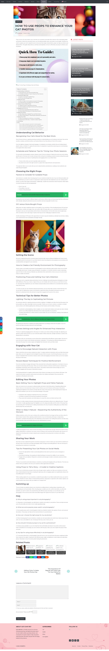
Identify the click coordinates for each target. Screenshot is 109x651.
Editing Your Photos (22, 112)
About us (74, 646)
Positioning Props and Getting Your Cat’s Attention (29, 102)
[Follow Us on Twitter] (73, 640)
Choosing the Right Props (23, 95)
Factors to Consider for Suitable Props (27, 96)
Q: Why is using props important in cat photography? (31, 124)
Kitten (38, 1)
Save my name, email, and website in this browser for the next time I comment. (35, 608)
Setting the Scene (21, 99)
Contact (79, 646)
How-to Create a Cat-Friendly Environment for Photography (31, 101)
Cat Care (8, 1)
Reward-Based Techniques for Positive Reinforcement (30, 111)
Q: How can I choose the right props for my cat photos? (31, 126)
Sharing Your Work (22, 116)
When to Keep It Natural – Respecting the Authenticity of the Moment (33, 115)
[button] (107, 1)
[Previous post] (16, 571)
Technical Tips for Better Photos (24, 104)
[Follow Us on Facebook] (70, 640)
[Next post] (68, 571)
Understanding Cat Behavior (24, 91)
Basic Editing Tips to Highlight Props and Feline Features (30, 113)
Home (2, 1)
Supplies (44, 1)
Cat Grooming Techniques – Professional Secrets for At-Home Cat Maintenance (81, 90)
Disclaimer (91, 646)
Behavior (27, 1)
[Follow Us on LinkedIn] (78, 640)
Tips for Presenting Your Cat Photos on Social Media (30, 118)
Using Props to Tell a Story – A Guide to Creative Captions (31, 119)
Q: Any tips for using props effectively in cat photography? (32, 129)
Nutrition (20, 1)
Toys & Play (56, 1)
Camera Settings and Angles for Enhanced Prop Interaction (31, 106)
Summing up (20, 121)
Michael (20, 33)
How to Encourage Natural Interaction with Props (29, 109)
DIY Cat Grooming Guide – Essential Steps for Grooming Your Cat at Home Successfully (86, 130)
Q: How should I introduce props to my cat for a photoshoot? (33, 127)
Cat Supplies (45, 636)
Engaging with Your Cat (23, 108)
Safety (49, 1)
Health (14, 1)
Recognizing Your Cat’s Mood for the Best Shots (29, 92)
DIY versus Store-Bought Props (26, 98)
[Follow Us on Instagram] (75, 640)
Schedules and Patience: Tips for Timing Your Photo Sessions (31, 93)
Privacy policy (84, 646)
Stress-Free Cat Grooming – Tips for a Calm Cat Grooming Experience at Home (85, 120)
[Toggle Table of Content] (44, 89)
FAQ (18, 122)
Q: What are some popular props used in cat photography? (32, 125)
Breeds (32, 1)
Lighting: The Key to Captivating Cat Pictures (28, 105)
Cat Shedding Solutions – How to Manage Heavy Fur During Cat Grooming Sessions (82, 109)
